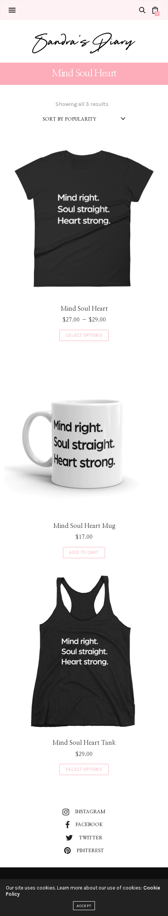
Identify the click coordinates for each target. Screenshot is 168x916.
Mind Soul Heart (84, 309)
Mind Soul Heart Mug (84, 526)
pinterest (90, 850)
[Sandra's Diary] (84, 41)
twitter (90, 837)
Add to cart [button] (83, 552)
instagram (90, 811)
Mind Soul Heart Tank (84, 743)
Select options (84, 335)
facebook (89, 824)
